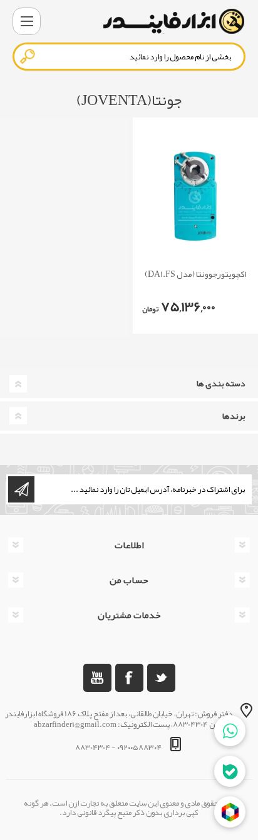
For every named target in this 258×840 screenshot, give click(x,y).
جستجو (28, 56)
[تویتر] (161, 678)
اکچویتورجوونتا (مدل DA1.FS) (196, 274)
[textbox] (129, 56)
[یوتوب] (97, 678)
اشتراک (21, 489)
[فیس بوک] (129, 678)
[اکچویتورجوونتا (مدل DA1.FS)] (195, 196)
